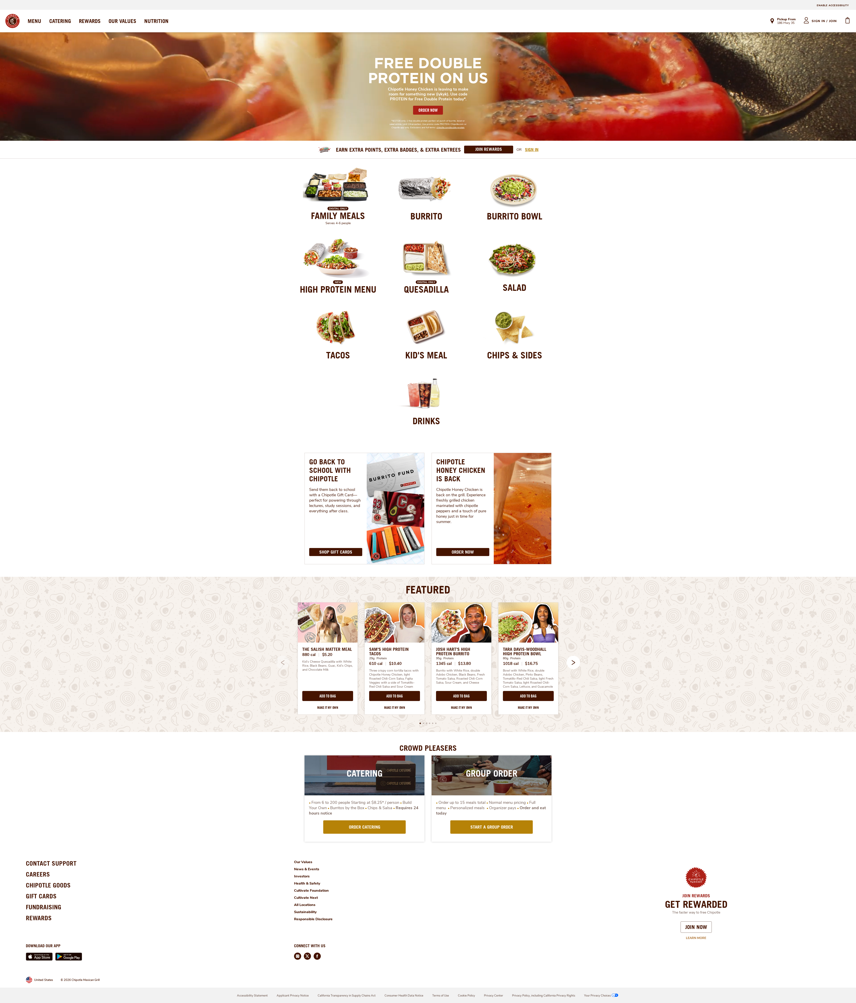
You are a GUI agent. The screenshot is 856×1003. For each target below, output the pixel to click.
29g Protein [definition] (378, 658)
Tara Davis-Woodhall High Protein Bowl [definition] (524, 651)
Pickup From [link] (786, 19)
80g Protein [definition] (512, 658)
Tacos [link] (338, 355)
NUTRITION (156, 21)
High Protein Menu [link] (338, 289)
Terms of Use (440, 996)
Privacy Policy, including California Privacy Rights (543, 996)
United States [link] (43, 980)
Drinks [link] (426, 421)
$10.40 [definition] (395, 663)
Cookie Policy (466, 996)
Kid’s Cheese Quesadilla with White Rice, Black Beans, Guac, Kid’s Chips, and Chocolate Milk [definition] (327, 666)
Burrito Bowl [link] (514, 216)
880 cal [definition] (309, 654)
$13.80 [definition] (464, 663)
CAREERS (38, 874)
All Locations (304, 904)
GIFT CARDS (41, 896)
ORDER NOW (428, 110)
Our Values (303, 862)
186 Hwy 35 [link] (785, 23)
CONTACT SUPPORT (51, 863)
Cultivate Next (306, 897)
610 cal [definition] (376, 663)
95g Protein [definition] (445, 658)
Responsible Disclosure (313, 919)
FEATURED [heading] (428, 589)
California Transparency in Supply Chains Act (347, 996)
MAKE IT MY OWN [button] (327, 707)
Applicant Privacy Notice (293, 996)
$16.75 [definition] (531, 663)
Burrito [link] (426, 216)
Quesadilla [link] (426, 289)
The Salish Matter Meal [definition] (327, 649)
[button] (573, 662)
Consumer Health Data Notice (404, 996)
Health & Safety (307, 883)
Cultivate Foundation (311, 890)
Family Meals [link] (338, 215)
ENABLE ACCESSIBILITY (833, 5)
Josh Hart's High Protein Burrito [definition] (453, 651)
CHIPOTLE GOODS (48, 885)
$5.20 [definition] (327, 654)
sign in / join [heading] (824, 21)
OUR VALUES (122, 21)
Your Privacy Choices (597, 996)
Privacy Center (493, 996)
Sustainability (305, 912)
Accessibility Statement (252, 996)
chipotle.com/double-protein (450, 127)
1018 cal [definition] (511, 663)
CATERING (60, 21)
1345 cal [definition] (444, 663)
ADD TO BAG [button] (327, 696)
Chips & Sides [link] (514, 355)
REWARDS (90, 21)
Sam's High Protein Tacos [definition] (389, 651)
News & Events (306, 869)
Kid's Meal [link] (426, 355)
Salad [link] (514, 287)
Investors (302, 876)
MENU (34, 21)
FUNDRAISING (43, 907)
